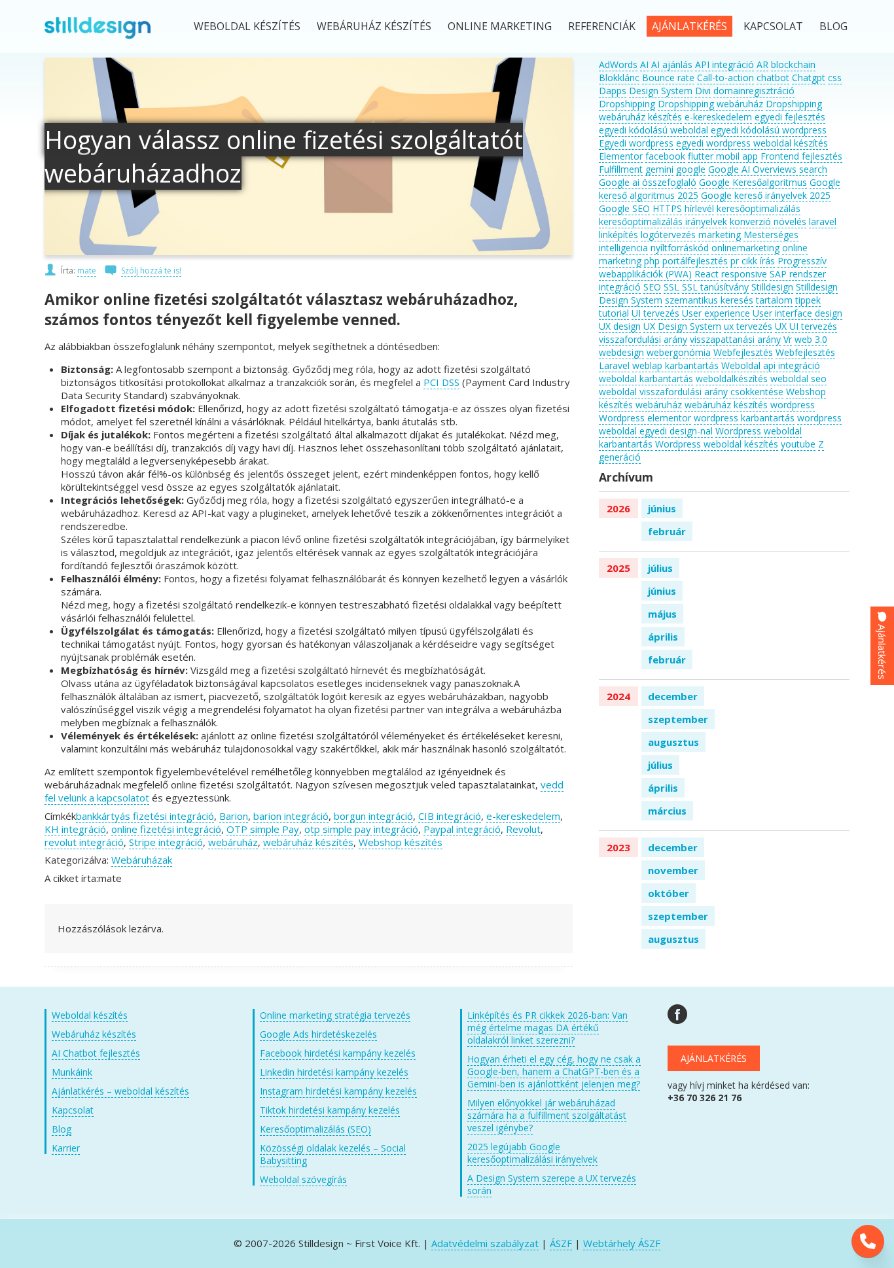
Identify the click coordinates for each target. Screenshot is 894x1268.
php (652, 261)
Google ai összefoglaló (647, 182)
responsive (744, 274)
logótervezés (668, 234)
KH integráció (75, 829)
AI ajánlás (671, 64)
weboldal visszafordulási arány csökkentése (691, 391)
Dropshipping (627, 103)
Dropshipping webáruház (710, 103)
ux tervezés (748, 326)
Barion (233, 815)
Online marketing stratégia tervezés (335, 1015)
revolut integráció (84, 842)
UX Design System (682, 326)
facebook (665, 156)
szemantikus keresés (709, 300)
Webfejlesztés (743, 352)
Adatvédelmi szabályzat (485, 1243)
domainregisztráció (754, 90)
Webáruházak (141, 859)
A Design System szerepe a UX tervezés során (551, 1184)
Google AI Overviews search (767, 169)
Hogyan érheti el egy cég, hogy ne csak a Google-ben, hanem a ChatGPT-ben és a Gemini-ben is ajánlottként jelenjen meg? (554, 1071)
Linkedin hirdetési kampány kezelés (334, 1072)
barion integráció (291, 815)
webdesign (621, 352)
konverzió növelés (768, 221)
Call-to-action (725, 77)
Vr (787, 339)
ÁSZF (561, 1243)
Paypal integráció (462, 829)
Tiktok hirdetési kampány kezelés (330, 1110)
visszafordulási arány (643, 339)
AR (762, 64)
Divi (703, 90)
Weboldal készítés (247, 26)
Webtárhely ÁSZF (621, 1243)
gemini (659, 169)
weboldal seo (798, 378)
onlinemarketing (745, 247)
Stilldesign (772, 287)
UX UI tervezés (806, 326)
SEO (652, 287)
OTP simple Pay (262, 829)
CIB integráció (449, 815)
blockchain (793, 64)
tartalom (774, 300)
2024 (618, 696)
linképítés (618, 234)
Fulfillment (621, 169)
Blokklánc (619, 77)
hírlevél (699, 208)
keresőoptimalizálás (758, 208)
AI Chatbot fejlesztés (96, 1053)
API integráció (724, 64)
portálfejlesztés (695, 261)
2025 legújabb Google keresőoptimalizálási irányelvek (532, 1152)
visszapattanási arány (735, 339)
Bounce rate (668, 77)
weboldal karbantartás (646, 378)
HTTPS (667, 208)
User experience (716, 313)
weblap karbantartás (675, 365)
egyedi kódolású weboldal (653, 130)
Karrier (66, 1148)
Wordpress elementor (645, 418)
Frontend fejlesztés (801, 156)
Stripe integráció (166, 842)
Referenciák (601, 26)
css (835, 77)
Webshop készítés (400, 842)
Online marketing (500, 26)
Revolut (523, 829)
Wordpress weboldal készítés (716, 444)
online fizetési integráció (166, 829)
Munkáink (72, 1072)
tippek (808, 300)
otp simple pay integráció (361, 829)
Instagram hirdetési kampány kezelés (338, 1091)
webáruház (233, 842)
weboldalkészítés (732, 378)
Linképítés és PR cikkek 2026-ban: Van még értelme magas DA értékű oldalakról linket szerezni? (547, 1027)
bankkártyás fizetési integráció (145, 815)
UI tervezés (655, 313)
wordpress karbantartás (744, 418)
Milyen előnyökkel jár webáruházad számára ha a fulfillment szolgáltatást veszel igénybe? (546, 1115)
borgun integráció (373, 815)
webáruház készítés (308, 842)
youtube (798, 444)
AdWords (618, 64)
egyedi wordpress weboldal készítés (752, 143)
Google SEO (624, 208)
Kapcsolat (773, 26)
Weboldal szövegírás (303, 1179)
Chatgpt (808, 77)
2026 (618, 508)
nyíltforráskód (680, 247)
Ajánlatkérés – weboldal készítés (120, 1091)
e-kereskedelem (523, 815)
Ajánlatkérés (689, 26)
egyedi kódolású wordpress (769, 130)
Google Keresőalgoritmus (753, 182)
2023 (618, 847)
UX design (620, 326)
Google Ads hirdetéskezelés (318, 1034)
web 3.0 (811, 339)
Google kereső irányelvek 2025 (766, 195)
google (691, 169)
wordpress (792, 404)
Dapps (612, 90)
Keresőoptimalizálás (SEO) (315, 1129)
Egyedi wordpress (636, 143)
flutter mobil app (723, 156)
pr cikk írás (752, 261)
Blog (833, 26)
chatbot (773, 77)
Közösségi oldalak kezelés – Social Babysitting (333, 1154)
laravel (822, 221)
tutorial (614, 313)
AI (644, 64)
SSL (671, 287)
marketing (719, 234)
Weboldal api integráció (770, 365)
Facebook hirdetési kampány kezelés (338, 1053)
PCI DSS (441, 382)
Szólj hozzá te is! (151, 270)
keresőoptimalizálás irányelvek (663, 221)
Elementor (621, 156)
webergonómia (679, 352)
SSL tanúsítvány (715, 287)
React (706, 274)
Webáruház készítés (374, 26)
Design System (660, 90)
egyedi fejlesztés (790, 117)
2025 (618, 567)
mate (86, 270)
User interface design (797, 313)
